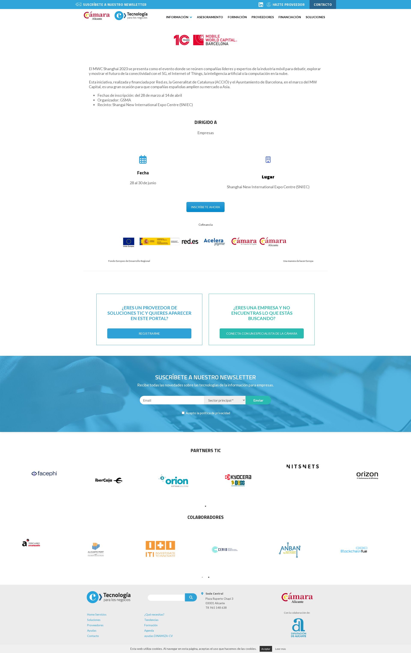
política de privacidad (215, 413)
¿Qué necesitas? (154, 614)
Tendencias (151, 620)
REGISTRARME (149, 333)
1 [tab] (205, 506)
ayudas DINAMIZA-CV (158, 636)
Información (177, 17)
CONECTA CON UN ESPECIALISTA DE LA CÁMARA (261, 333)
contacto (323, 4)
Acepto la (207, 413)
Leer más (280, 648)
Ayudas (91, 630)
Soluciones (315, 17)
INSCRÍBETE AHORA (205, 207)
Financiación (289, 17)
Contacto (93, 636)
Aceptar (265, 648)
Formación (237, 17)
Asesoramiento (210, 17)
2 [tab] (209, 577)
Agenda (149, 630)
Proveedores (263, 17)
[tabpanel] (44, 473)
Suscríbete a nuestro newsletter (115, 4)
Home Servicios (96, 614)
